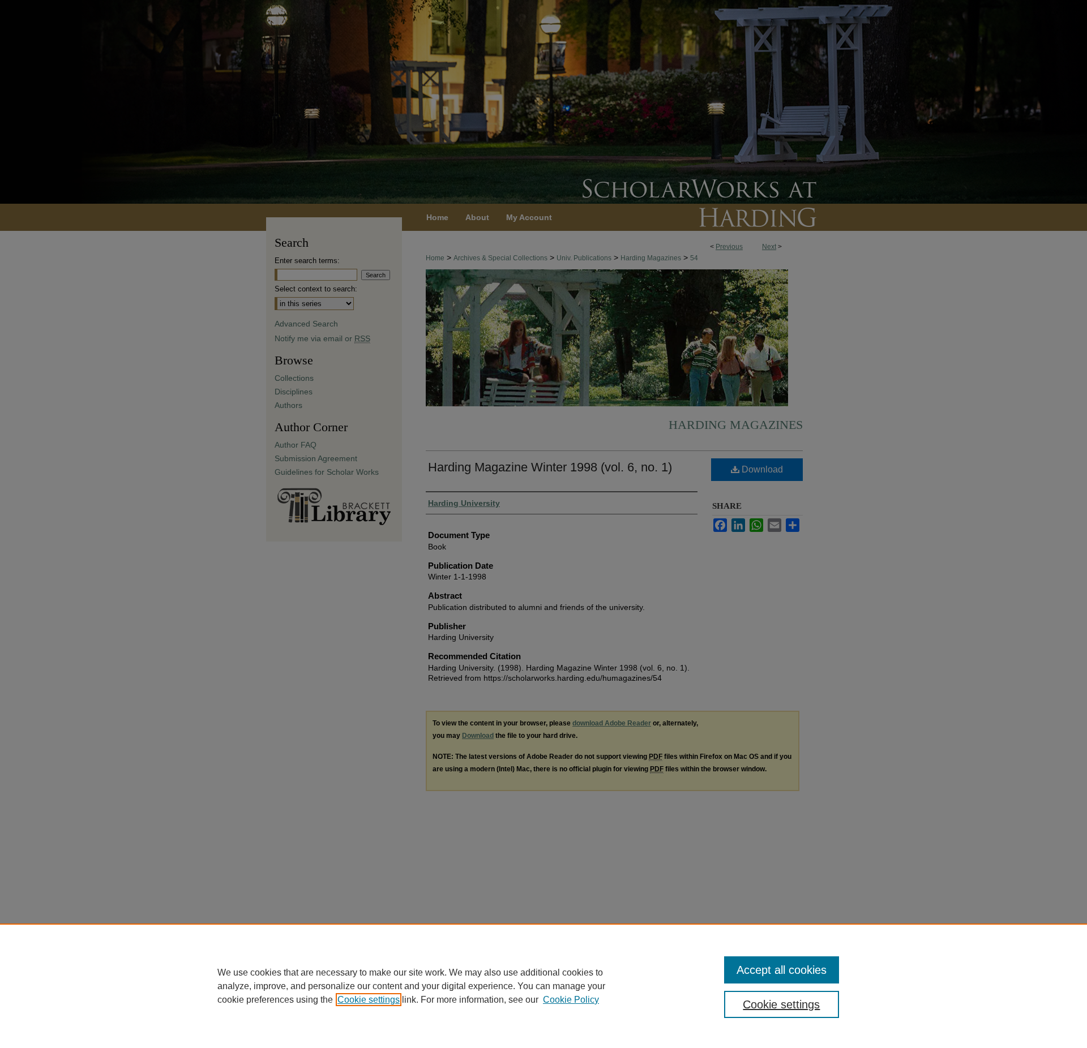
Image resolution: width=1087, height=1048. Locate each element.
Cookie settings (368, 999)
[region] (543, 986)
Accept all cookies (782, 970)
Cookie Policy (571, 999)
